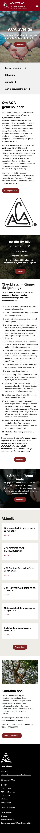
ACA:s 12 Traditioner (8, 792)
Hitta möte (4, 771)
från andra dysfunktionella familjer (18, 8)
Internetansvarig (15, 696)
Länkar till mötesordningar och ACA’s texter (16, 775)
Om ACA (4, 785)
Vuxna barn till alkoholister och (17, 6)
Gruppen (4, 816)
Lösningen (4, 799)
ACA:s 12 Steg (6, 788)
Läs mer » (7, 535)
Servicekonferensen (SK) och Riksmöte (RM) (16, 823)
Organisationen (6, 813)
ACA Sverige (17, 3)
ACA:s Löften (5, 795)
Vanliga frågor (6, 802)
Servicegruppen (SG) (8, 820)
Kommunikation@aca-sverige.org (20, 724)
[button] (37, 5)
